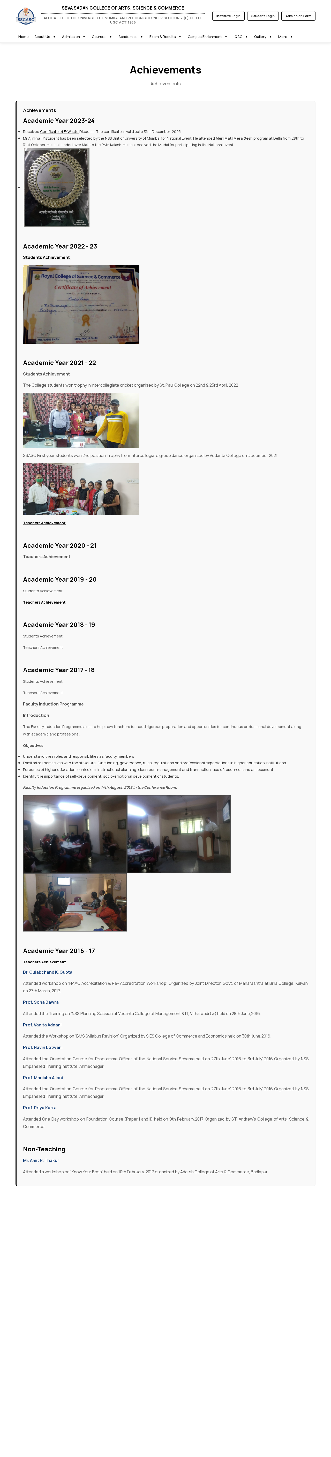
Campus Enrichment (205, 36)
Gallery (260, 36)
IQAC (238, 36)
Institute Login (228, 15)
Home (23, 36)
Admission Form (298, 15)
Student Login (263, 15)
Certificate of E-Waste (59, 131)
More (282, 36)
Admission (71, 36)
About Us (42, 36)
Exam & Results (162, 36)
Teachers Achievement (44, 522)
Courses (99, 36)
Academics (128, 36)
